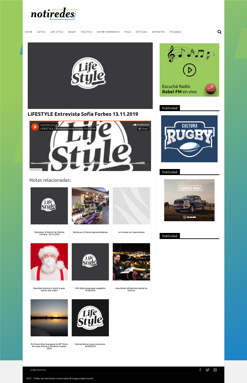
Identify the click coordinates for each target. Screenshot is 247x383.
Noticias (141, 32)
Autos (41, 32)
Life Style (57, 32)
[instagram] (215, 370)
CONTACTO (38, 370)
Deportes (158, 32)
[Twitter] (207, 370)
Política (86, 32)
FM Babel (176, 32)
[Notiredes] (59, 13)
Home (28, 32)
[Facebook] (200, 370)
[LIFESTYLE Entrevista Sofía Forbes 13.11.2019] (90, 75)
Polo (128, 32)
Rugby (72, 32)
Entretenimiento (108, 32)
